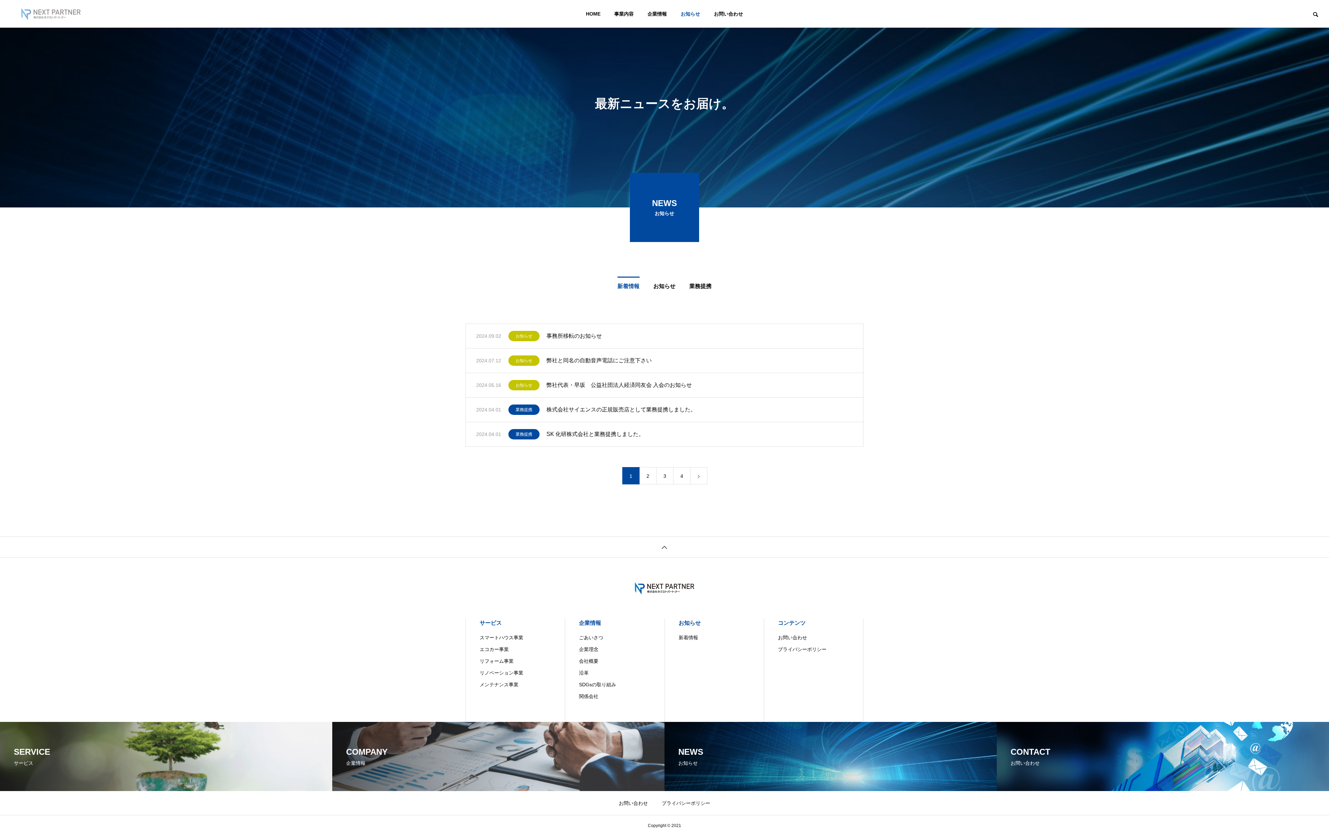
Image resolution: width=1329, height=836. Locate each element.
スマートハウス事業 (501, 637)
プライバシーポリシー (802, 649)
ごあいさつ (591, 637)
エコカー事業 (494, 649)
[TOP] (664, 546)
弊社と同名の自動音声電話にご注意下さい (599, 360)
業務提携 (700, 286)
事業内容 (624, 14)
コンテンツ (792, 623)
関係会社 (588, 696)
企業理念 (588, 649)
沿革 (584, 673)
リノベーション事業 (501, 673)
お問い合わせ (728, 14)
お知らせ (690, 14)
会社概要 (588, 661)
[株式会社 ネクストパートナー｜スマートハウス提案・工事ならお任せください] (51, 14)
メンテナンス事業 (499, 684)
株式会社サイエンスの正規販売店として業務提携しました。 (621, 409)
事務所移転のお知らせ (574, 336)
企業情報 (657, 14)
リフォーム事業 (497, 661)
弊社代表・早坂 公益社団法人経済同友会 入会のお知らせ (619, 385)
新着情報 (628, 286)
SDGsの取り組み (597, 684)
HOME (593, 14)
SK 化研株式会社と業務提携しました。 (595, 434)
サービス (491, 623)
